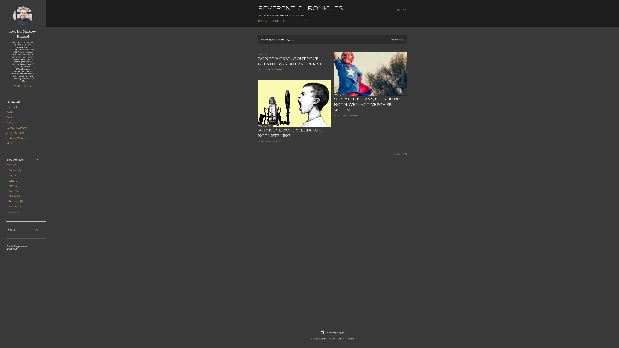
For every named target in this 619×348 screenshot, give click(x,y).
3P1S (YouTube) (15, 132)
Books (275, 21)
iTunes (10, 117)
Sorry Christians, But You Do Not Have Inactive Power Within (367, 105)
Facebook (12, 107)
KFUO (9, 143)
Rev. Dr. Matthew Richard (23, 34)
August (14, 170)
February (15, 201)
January (15, 206)
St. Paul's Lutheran (16, 127)
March (14, 196)
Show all (397, 39)
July (13, 175)
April (13, 191)
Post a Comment (274, 69)
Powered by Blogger (334, 332)
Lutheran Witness (16, 138)
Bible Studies (291, 21)
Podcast (264, 21)
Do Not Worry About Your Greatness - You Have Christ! (290, 61)
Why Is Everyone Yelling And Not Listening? (290, 133)
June (13, 180)
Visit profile (23, 85)
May (13, 185)
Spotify (10, 122)
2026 (11, 165)
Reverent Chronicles (300, 8)
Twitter (10, 112)
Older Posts (398, 154)
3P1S (305, 21)
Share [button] (260, 69)
